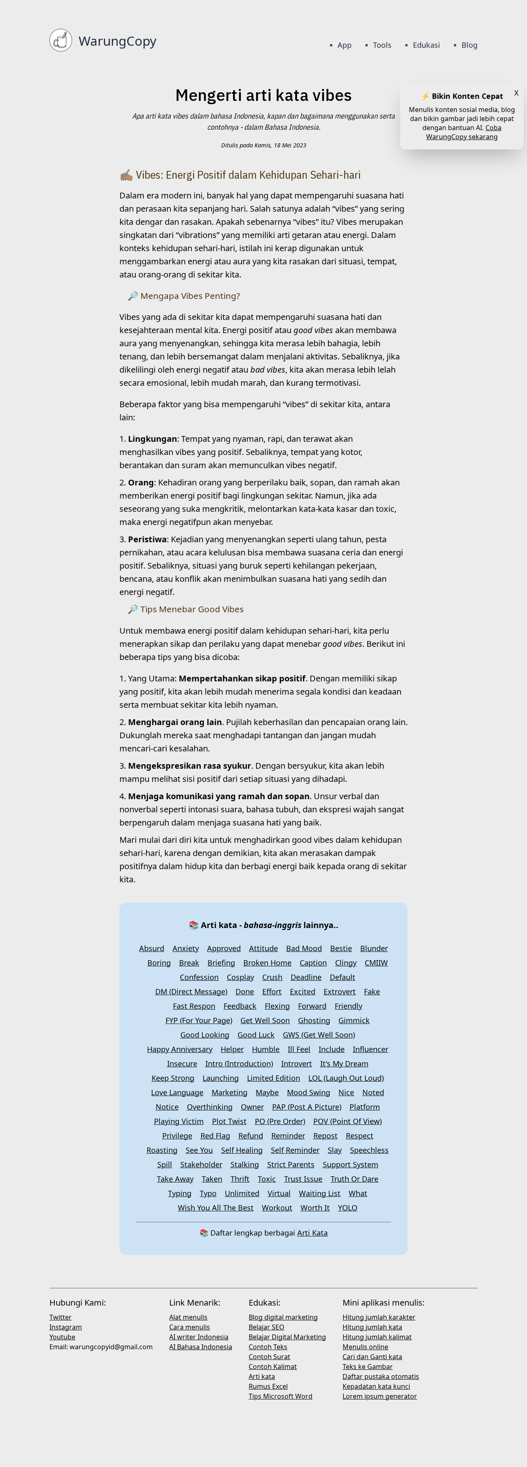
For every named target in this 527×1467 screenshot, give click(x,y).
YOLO (347, 1208)
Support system (350, 1164)
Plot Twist (229, 1121)
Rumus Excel (268, 1386)
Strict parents (291, 1164)
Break (189, 963)
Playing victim (179, 1121)
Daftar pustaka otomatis (381, 1376)
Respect (359, 1135)
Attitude (263, 948)
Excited (302, 991)
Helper (232, 1049)
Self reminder (295, 1150)
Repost (325, 1135)
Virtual (279, 1193)
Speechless (369, 1150)
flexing (277, 1006)
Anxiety (186, 948)
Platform (365, 1107)
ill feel (299, 1049)
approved (224, 948)
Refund (250, 1135)
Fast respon (194, 1006)
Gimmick (354, 1020)
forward (312, 1006)
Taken (212, 1179)
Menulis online (365, 1346)
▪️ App (340, 45)
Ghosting (314, 1020)
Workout (277, 1208)
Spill (164, 1164)
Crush (272, 977)
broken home (267, 963)
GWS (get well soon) (319, 1035)
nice (346, 1092)
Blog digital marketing (283, 1317)
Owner (252, 1107)
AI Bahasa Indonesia (200, 1346)
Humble (266, 1049)
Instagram (65, 1327)
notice (167, 1107)
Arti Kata (312, 1233)
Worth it (315, 1208)
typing (179, 1193)
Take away (175, 1179)
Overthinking (210, 1107)
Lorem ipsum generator (380, 1396)
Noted (373, 1092)
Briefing (221, 963)
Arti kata (262, 1376)
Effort (272, 991)
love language (177, 1092)
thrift (240, 1179)
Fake (372, 991)
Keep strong (173, 1078)
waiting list (319, 1193)
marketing (229, 1092)
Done (245, 991)
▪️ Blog (464, 45)
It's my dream (344, 1063)
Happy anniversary (179, 1049)
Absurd (151, 948)
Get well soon (265, 1020)
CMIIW (376, 963)
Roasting (162, 1150)
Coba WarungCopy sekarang (463, 132)
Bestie (341, 948)
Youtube (62, 1336)
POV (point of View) (347, 1121)
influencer (370, 1049)
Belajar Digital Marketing (287, 1336)
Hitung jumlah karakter (379, 1317)
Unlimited (242, 1193)
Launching (221, 1078)
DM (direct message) (191, 991)
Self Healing (242, 1150)
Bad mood (304, 948)
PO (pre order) (280, 1121)
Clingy (346, 963)
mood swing (308, 1092)
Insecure (182, 1063)
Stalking (245, 1164)
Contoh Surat (269, 1356)
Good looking (204, 1035)
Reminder (288, 1135)
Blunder (374, 948)
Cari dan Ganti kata (372, 1356)
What (358, 1193)
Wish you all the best (216, 1208)
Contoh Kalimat (273, 1366)
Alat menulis (188, 1317)
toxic (267, 1179)
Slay (335, 1150)
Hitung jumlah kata (372, 1327)
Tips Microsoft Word (280, 1396)
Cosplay (240, 977)
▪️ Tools (377, 45)
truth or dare (354, 1179)
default (342, 977)
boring (159, 963)
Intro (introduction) (239, 1063)
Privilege (177, 1135)
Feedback (240, 1006)
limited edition (273, 1078)
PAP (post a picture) (306, 1107)
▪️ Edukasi (421, 45)
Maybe (267, 1092)
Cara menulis (189, 1327)
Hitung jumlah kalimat (377, 1336)
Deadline (306, 977)
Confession (199, 977)
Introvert (296, 1063)
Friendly (348, 1006)
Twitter (60, 1317)
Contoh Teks (268, 1346)
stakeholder (201, 1164)
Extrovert (340, 991)
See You (199, 1150)
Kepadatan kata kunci (376, 1386)
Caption (313, 963)
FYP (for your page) (199, 1020)
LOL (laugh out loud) (346, 1078)
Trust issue (303, 1179)
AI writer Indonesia (199, 1336)
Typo (208, 1193)
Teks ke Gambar (368, 1366)
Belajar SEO (266, 1327)
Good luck (256, 1035)
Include (332, 1049)
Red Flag (215, 1135)
